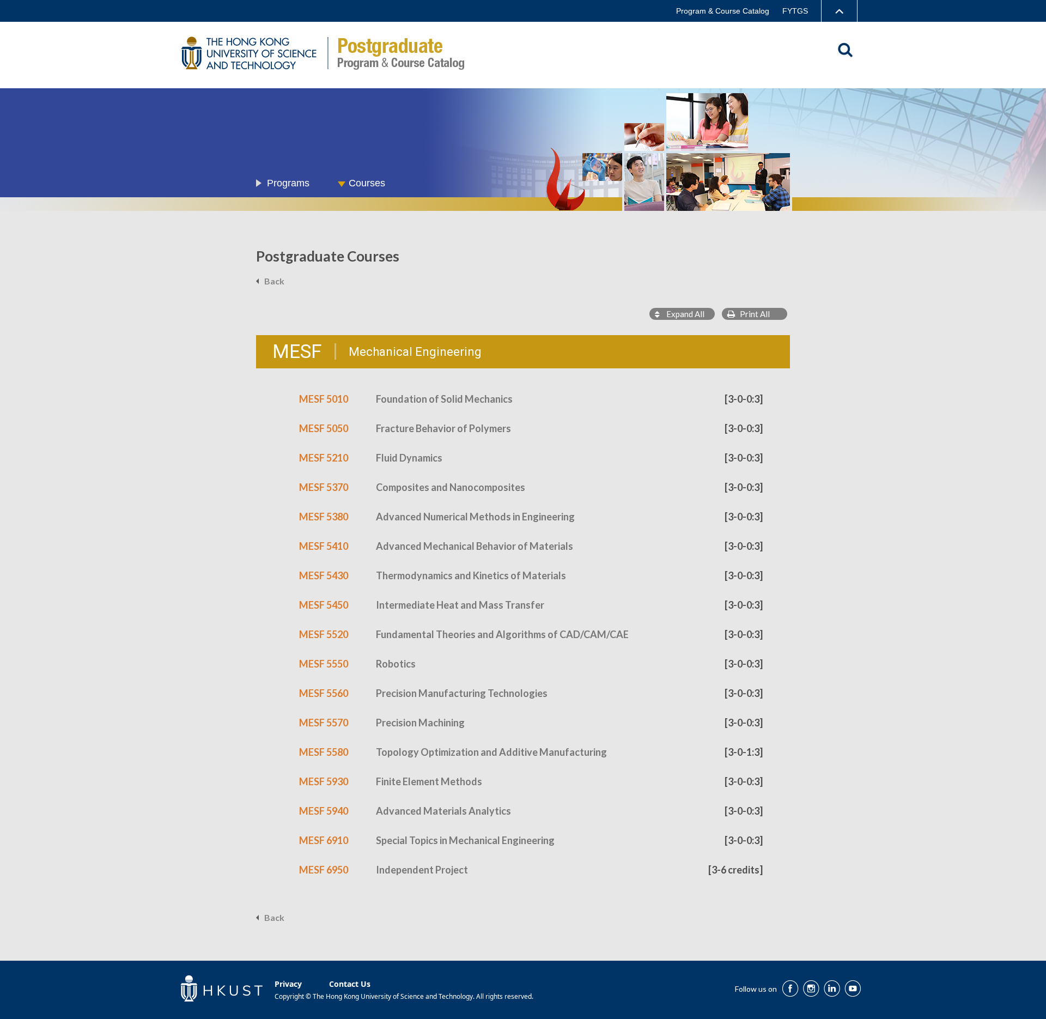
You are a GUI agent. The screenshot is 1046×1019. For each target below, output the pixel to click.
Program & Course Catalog (722, 11)
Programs (288, 183)
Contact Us (349, 984)
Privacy (288, 984)
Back (274, 281)
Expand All (682, 314)
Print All (752, 314)
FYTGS (795, 11)
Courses (367, 183)
